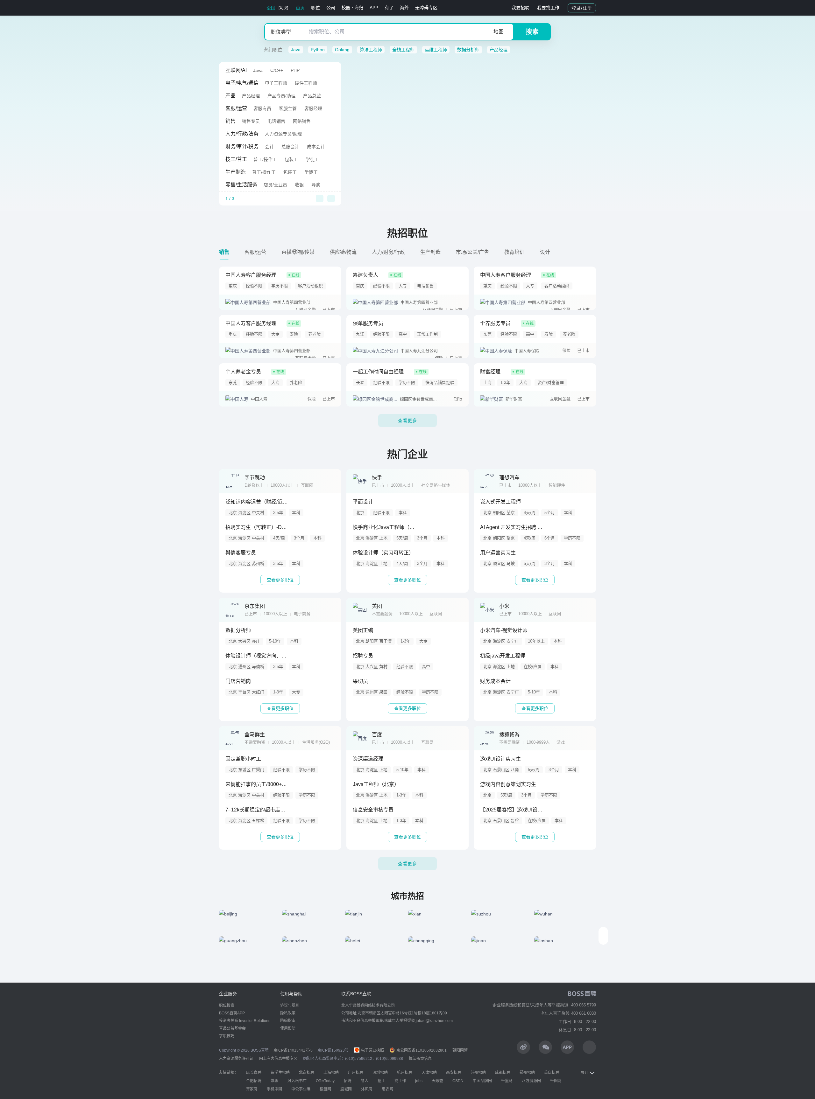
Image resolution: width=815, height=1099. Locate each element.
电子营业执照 (372, 1050)
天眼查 (437, 1081)
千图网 (556, 1081)
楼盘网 (325, 1089)
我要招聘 (520, 7)
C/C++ (276, 70)
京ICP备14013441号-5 (293, 1050)
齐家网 (252, 1089)
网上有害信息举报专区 (278, 1058)
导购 (315, 184)
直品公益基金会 (232, 1028)
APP (374, 7)
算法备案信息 (420, 1058)
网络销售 (302, 121)
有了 (389, 7)
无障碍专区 (426, 7)
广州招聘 (355, 1072)
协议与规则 (289, 1005)
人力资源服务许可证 (236, 1058)
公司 (330, 7)
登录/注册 (581, 7)
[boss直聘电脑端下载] (589, 1047)
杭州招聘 (404, 1072)
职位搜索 (226, 1005)
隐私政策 (287, 1013)
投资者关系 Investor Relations (244, 1021)
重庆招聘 (551, 1072)
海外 (404, 7)
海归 (358, 7)
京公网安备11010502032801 (421, 1050)
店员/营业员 (275, 184)
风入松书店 (297, 1081)
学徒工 (312, 159)
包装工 (291, 159)
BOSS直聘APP (232, 1013)
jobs (418, 1081)
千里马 (507, 1081)
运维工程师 (436, 49)
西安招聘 (453, 1072)
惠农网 (387, 1089)
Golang (342, 49)
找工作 (400, 1081)
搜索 (532, 31)
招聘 (347, 1081)
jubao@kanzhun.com (434, 1021)
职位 (315, 7)
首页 (300, 7)
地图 (498, 31)
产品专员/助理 (281, 95)
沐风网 (366, 1089)
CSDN (458, 1081)
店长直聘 (253, 1072)
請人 (364, 1081)
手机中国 (274, 1089)
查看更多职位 (280, 579)
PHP (295, 70)
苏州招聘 (478, 1072)
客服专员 (262, 108)
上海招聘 (331, 1072)
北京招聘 (306, 1072)
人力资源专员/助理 (283, 133)
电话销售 (276, 121)
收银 (299, 184)
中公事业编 (300, 1089)
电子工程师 (276, 83)
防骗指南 (287, 1021)
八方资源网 (531, 1081)
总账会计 (290, 146)
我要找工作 (548, 7)
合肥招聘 (253, 1081)
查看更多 (407, 420)
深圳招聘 (380, 1072)
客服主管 (288, 108)
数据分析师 (468, 49)
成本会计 (316, 146)
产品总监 (312, 95)
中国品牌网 (482, 1081)
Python (318, 49)
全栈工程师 (403, 49)
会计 (269, 146)
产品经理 (498, 49)
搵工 (381, 1081)
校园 (346, 7)
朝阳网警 (460, 1050)
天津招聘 (429, 1072)
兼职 (274, 1081)
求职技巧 (226, 1036)
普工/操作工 (265, 159)
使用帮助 (287, 1028)
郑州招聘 (527, 1072)
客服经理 (313, 108)
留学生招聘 (280, 1072)
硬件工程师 (306, 83)
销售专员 (251, 121)
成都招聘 (502, 1072)
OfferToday (325, 1081)
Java (296, 49)
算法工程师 (371, 49)
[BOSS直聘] (235, 8)
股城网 (346, 1089)
